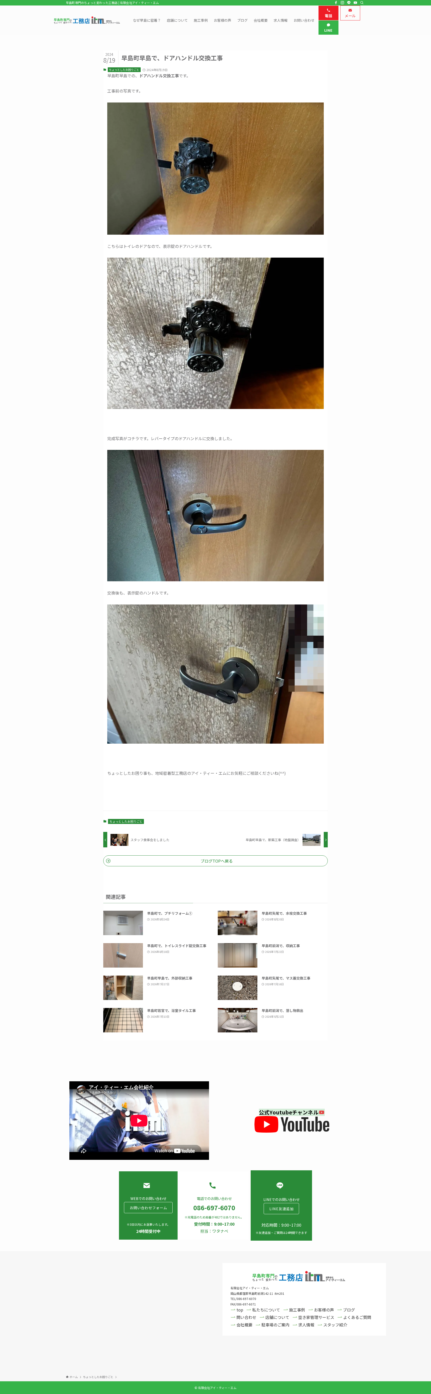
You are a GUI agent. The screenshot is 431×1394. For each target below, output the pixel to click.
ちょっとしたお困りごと (124, 70)
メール (350, 15)
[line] (349, 2)
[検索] (362, 2)
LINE (328, 30)
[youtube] (355, 2)
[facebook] (336, 2)
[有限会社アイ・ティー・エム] (87, 20)
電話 (328, 15)
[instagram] (342, 2)
